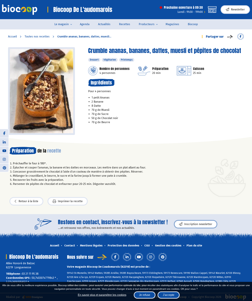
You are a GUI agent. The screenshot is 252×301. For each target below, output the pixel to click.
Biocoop (193, 24)
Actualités (104, 24)
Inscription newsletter (198, 224)
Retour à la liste (28, 201)
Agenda (84, 24)
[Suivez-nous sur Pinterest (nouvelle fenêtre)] (4, 167)
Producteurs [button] (146, 24)
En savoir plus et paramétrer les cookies (102, 294)
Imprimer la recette (70, 201)
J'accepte (168, 294)
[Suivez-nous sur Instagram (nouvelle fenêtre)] (4, 159)
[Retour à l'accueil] (19, 9)
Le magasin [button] (61, 24)
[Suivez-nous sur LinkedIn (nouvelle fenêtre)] (4, 142)
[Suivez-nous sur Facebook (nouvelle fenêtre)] (4, 133)
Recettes (124, 24)
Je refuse (144, 294)
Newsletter (238, 9)
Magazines (172, 24)
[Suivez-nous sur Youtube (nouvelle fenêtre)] (4, 150)
